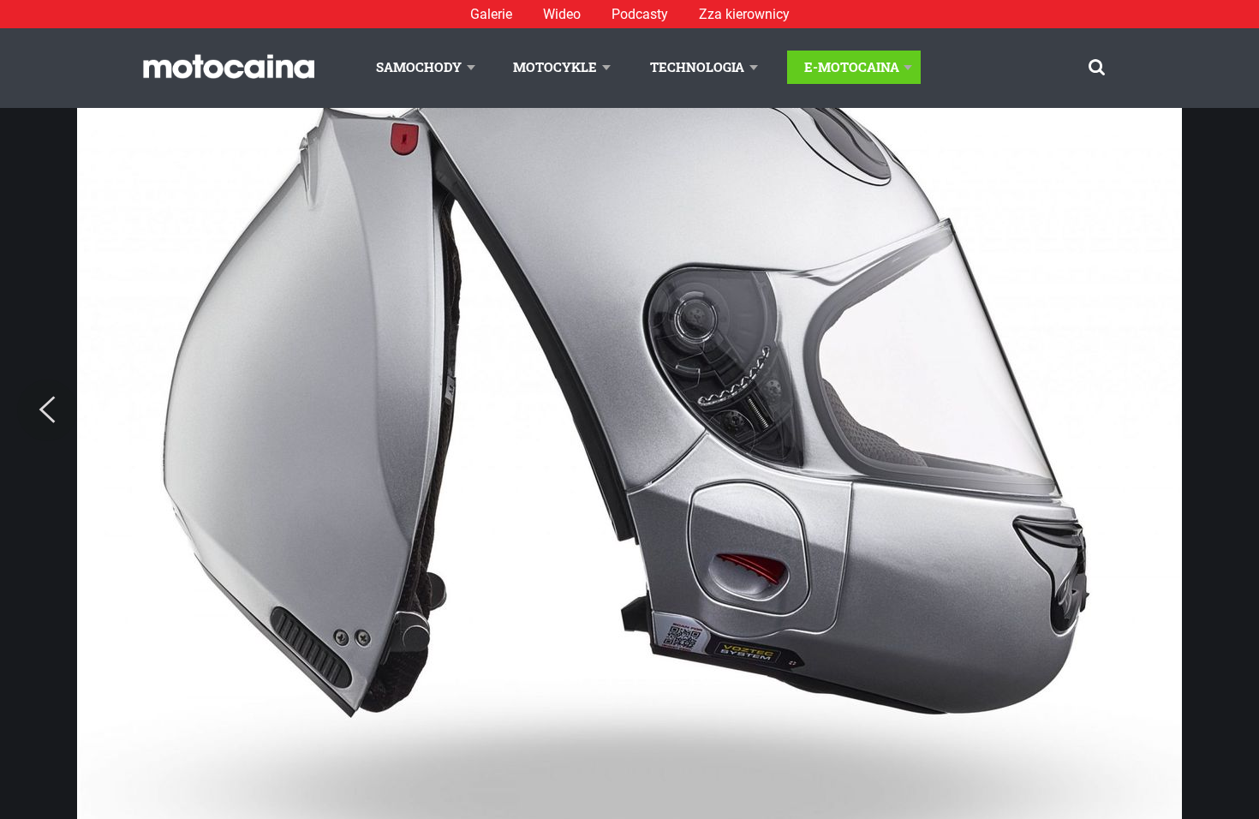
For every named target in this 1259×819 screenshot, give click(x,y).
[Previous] (47, 410)
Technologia (697, 66)
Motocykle (555, 66)
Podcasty (640, 14)
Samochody (419, 66)
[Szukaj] (1097, 67)
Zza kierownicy (744, 14)
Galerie (491, 14)
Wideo (562, 14)
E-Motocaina (851, 66)
